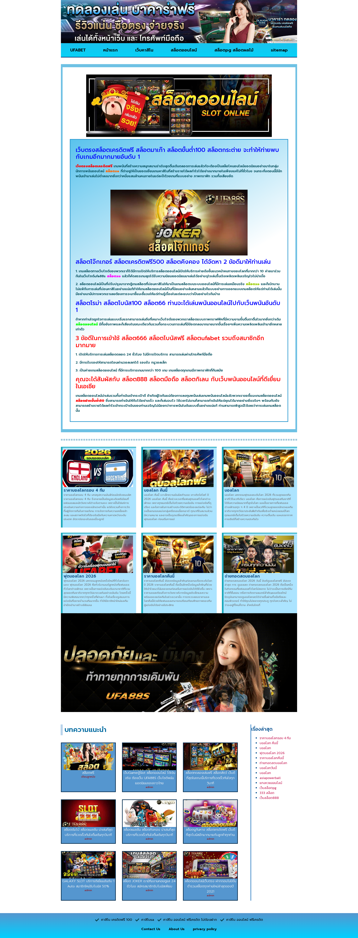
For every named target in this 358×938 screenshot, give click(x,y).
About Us (177, 929)
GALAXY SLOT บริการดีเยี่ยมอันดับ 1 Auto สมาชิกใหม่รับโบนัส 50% (88, 884)
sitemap (279, 50)
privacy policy (205, 929)
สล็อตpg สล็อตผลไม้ (233, 50)
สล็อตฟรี (88, 772)
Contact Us (150, 929)
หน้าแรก (110, 50)
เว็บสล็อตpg (268, 787)
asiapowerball (270, 777)
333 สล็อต (267, 792)
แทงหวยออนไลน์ (271, 782)
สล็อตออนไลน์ (184, 50)
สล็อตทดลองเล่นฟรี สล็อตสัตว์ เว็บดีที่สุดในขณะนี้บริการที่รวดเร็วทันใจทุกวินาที (210, 778)
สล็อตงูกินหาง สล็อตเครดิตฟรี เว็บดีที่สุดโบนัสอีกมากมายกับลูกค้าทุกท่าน (210, 832)
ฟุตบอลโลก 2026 (80, 576)
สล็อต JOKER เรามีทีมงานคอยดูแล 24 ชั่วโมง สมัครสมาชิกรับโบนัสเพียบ (149, 884)
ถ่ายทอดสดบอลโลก (242, 576)
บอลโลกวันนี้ (268, 767)
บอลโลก (232, 490)
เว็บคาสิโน (144, 50)
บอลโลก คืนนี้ (155, 490)
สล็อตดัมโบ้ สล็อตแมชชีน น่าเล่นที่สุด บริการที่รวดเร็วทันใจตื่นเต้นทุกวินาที (88, 832)
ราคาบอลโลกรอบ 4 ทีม (84, 490)
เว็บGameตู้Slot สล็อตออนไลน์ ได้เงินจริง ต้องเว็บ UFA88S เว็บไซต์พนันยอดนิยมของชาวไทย (149, 778)
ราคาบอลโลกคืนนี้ (159, 576)
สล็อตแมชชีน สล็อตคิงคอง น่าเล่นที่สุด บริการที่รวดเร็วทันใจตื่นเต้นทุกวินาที (149, 832)
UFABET (78, 50)
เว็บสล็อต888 (269, 797)
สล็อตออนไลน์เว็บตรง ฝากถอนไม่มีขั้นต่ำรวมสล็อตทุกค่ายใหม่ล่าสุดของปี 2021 (210, 886)
